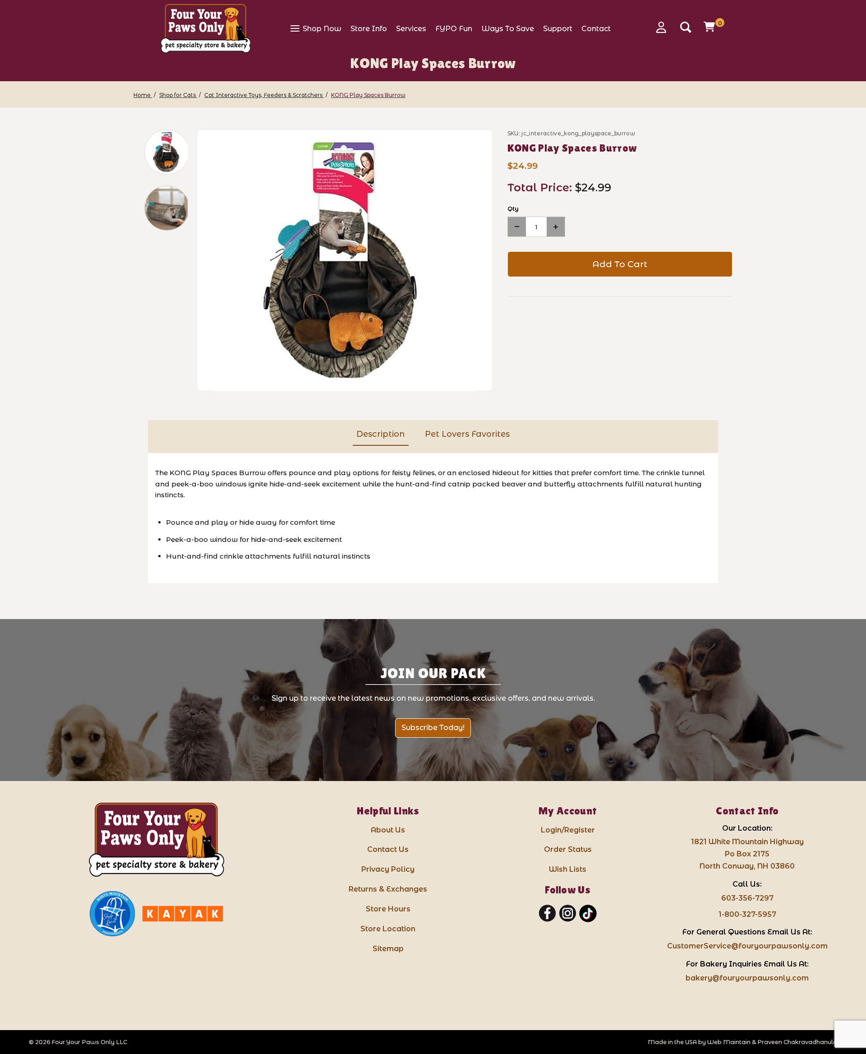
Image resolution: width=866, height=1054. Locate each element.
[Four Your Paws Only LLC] (156, 840)
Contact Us (388, 849)
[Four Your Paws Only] (206, 28)
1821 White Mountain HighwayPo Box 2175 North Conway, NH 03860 (747, 853)
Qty (513, 208)
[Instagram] (567, 913)
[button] (166, 152)
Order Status (568, 849)
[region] (161, 260)
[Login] (664, 27)
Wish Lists (567, 869)
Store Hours (388, 909)
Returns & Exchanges (388, 889)
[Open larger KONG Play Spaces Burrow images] (345, 261)
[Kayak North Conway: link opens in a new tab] (182, 914)
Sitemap (388, 948)
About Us (388, 830)
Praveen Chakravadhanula (797, 1042)
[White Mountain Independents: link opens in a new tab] (112, 913)
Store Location (387, 929)
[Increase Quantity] (556, 226)
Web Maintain (729, 1042)
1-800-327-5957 (747, 914)
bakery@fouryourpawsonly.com (747, 978)
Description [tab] (380, 434)
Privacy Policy (388, 869)
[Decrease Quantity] (517, 226)
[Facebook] (547, 913)
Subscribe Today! (433, 727)
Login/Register (568, 830)
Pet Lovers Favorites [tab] (467, 434)
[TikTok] (588, 913)
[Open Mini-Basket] (710, 27)
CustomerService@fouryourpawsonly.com (747, 946)
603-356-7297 (747, 898)
